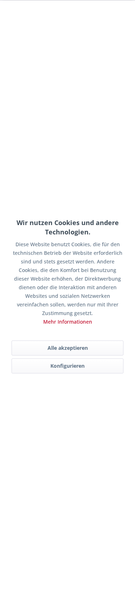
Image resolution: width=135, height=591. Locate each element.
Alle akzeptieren (68, 347)
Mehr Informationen (67, 321)
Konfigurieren (67, 365)
